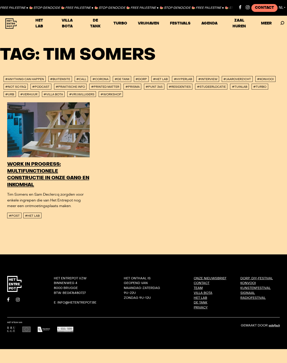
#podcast (41, 87)
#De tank (122, 79)
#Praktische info (70, 87)
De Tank (95, 23)
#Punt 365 (154, 87)
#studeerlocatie (211, 87)
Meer (266, 23)
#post (14, 216)
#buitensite (60, 79)
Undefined (274, 325)
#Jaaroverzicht (237, 79)
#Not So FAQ (15, 87)
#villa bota (53, 94)
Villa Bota (67, 23)
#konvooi (265, 79)
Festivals (180, 23)
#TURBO (259, 87)
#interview (207, 79)
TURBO (120, 23)
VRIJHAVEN (148, 23)
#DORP (141, 79)
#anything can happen (24, 79)
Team (198, 288)
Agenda (209, 23)
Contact (264, 7)
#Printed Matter (105, 87)
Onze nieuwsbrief (210, 278)
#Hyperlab (183, 79)
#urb (9, 94)
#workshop (110, 94)
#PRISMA (132, 87)
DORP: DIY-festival (256, 278)
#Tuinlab (239, 87)
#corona (100, 79)
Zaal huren (239, 23)
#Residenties (180, 87)
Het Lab (39, 23)
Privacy (201, 307)
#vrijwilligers (81, 94)
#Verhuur (28, 94)
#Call (81, 79)
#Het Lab (160, 79)
